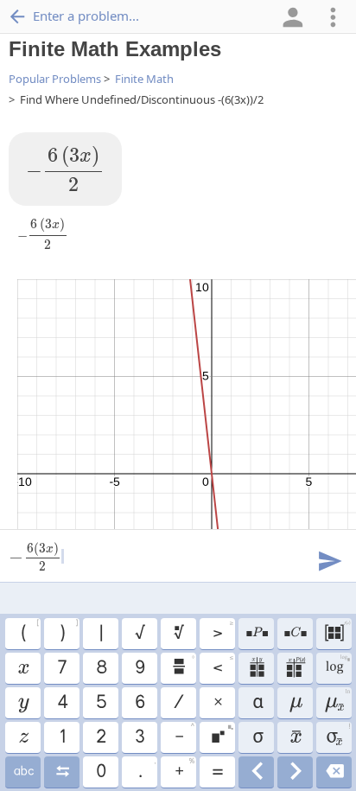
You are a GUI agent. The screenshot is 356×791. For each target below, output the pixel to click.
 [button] (337, 665)
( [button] (29, 631)
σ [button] (256, 737)
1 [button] (62, 737)
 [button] (294, 668)
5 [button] (100, 702)
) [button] (68, 631)
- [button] (184, 735)
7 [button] (61, 668)
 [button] (295, 737)
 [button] (337, 735)
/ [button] (178, 702)
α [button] (256, 702)
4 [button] (61, 702)
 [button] (182, 665)
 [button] (256, 633)
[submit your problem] (329, 559)
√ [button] (139, 633)
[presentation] (65, 169)
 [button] (178, 633)
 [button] (22, 702)
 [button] (23, 772)
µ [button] (295, 702)
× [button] (217, 702)
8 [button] (100, 668)
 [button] (256, 772)
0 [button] (100, 772)
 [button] (295, 633)
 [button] (61, 772)
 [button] (336, 700)
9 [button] (139, 668)
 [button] (336, 631)
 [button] (22, 668)
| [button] (100, 633)
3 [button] (139, 737)
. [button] (146, 769)
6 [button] (139, 702)
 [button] (221, 735)
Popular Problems (55, 78)
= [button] (217, 772)
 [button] (23, 737)
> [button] (222, 631)
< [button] (222, 665)
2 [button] (100, 737)
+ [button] (184, 769)
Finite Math (144, 78)
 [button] (256, 668)
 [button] (295, 772)
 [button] (334, 772)
